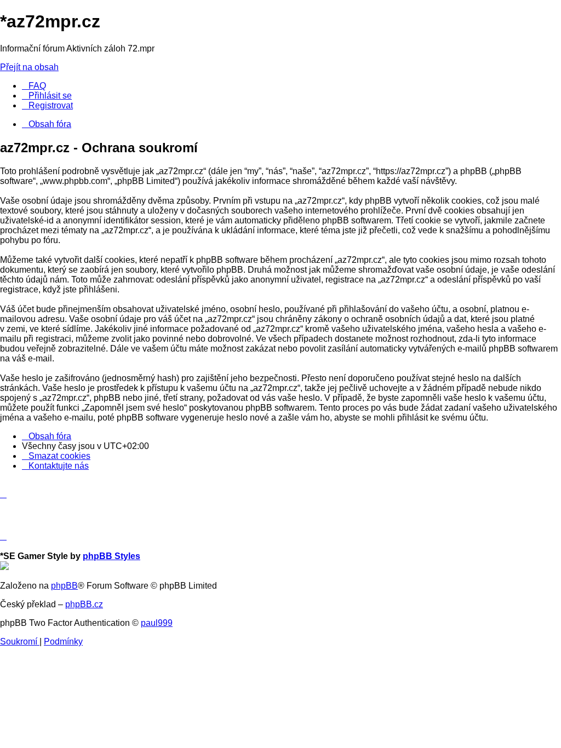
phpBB (64, 585)
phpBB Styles (111, 556)
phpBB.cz (84, 604)
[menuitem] (34, 85)
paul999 (157, 623)
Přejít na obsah (29, 67)
